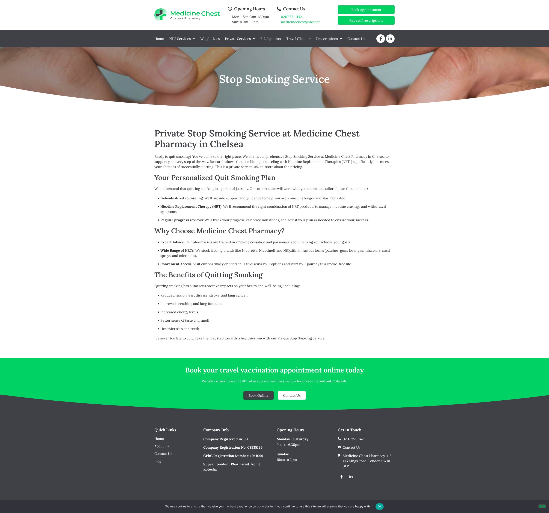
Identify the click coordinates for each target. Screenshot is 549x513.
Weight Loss (210, 38)
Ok (380, 506)
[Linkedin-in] (350, 476)
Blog (157, 461)
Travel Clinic (296, 38)
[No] (542, 506)
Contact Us (356, 38)
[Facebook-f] (341, 476)
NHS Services (180, 38)
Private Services (238, 38)
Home (159, 38)
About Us (161, 446)
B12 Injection (270, 38)
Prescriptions (327, 38)
